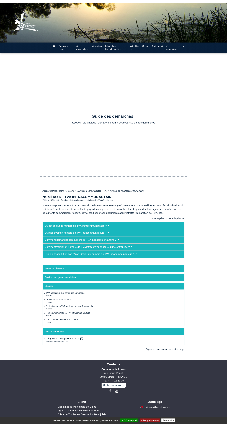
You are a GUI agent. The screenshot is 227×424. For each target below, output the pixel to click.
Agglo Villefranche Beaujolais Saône (78, 410)
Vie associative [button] (171, 47)
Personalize (168, 420)
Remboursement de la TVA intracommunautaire (68, 313)
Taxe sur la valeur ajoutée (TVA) (92, 191)
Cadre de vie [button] (158, 46)
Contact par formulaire (113, 385)
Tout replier (159, 218)
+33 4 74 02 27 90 (113, 380)
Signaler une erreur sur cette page (165, 349)
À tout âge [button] (135, 46)
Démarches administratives (113, 122)
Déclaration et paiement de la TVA (62, 319)
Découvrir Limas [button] (63, 47)
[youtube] (116, 391)
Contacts (113, 364)
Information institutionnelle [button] (112, 47)
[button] (54, 47)
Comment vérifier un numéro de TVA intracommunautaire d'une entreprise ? (87, 247)
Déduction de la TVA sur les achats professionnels (69, 306)
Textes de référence (54, 268)
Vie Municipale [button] (81, 47)
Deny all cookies (151, 420)
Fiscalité (70, 191)
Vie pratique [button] (97, 46)
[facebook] (110, 391)
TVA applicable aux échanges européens (65, 293)
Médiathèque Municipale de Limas (77, 406)
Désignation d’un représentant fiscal (64, 338)
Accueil (76, 122)
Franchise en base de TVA (58, 300)
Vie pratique (89, 122)
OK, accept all (130, 420)
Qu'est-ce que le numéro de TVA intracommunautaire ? (76, 225)
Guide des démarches (142, 122)
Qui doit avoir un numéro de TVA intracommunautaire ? (76, 232)
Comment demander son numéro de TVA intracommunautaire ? (81, 239)
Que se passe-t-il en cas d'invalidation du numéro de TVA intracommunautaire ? (90, 254)
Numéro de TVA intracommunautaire (127, 191)
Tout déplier (176, 218)
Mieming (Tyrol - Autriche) (157, 407)
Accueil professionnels (53, 191)
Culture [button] (145, 46)
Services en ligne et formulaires (60, 277)
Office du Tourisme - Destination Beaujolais (82, 414)
